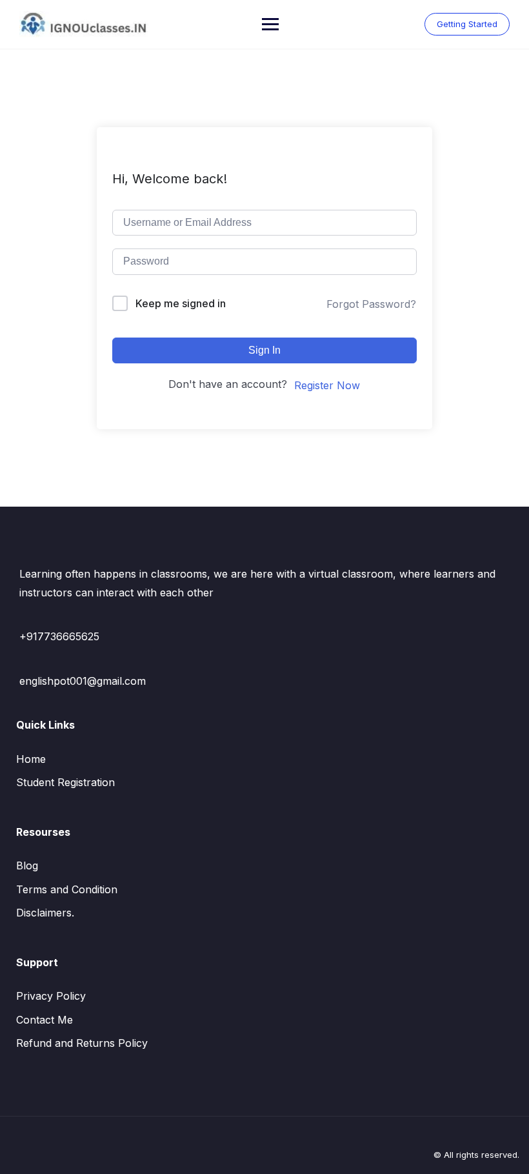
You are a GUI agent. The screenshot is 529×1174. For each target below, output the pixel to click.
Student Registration (65, 782)
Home (31, 759)
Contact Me (44, 1019)
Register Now (327, 385)
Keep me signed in (180, 303)
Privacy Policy (51, 995)
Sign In (264, 350)
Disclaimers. (45, 912)
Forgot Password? (371, 304)
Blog (27, 865)
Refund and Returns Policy (82, 1043)
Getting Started (467, 24)
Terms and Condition (66, 889)
